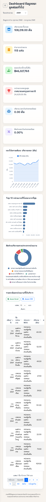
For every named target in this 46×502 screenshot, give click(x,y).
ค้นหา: (23, 309)
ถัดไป (24, 484)
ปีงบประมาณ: (8, 13)
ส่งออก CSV (28, 299)
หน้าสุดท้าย (32, 484)
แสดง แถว (23, 305)
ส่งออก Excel (14, 299)
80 (18, 484)
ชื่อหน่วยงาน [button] (17, 320)
